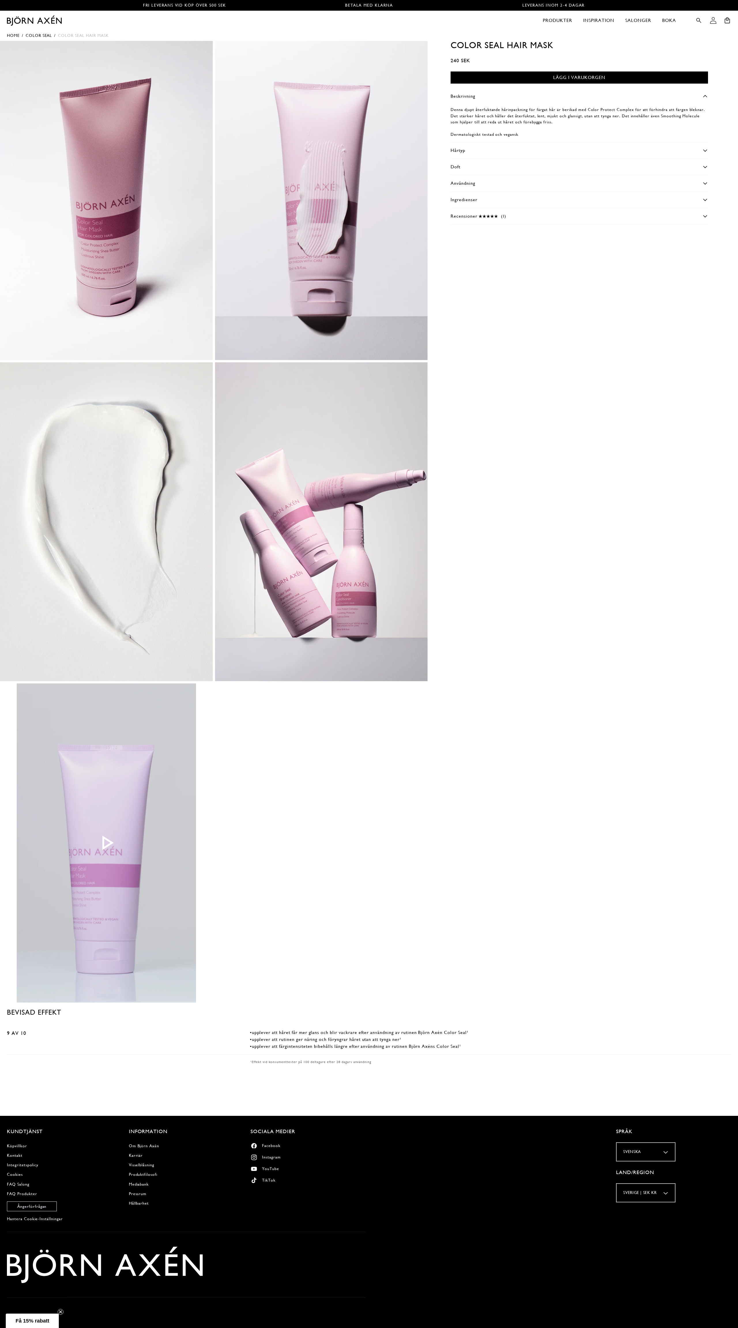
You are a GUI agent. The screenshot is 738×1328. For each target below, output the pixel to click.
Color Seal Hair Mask (83, 35)
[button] (557, 20)
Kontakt (14, 1155)
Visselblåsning (141, 1165)
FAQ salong (18, 1184)
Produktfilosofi (143, 1174)
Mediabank (139, 1184)
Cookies (15, 1174)
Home (13, 35)
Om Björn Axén (144, 1146)
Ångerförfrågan (31, 1206)
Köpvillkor (17, 1146)
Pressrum (138, 1193)
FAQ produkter (22, 1193)
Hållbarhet (139, 1203)
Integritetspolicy (22, 1165)
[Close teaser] (60, 1312)
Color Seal (39, 35)
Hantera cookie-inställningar (35, 1218)
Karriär (136, 1155)
